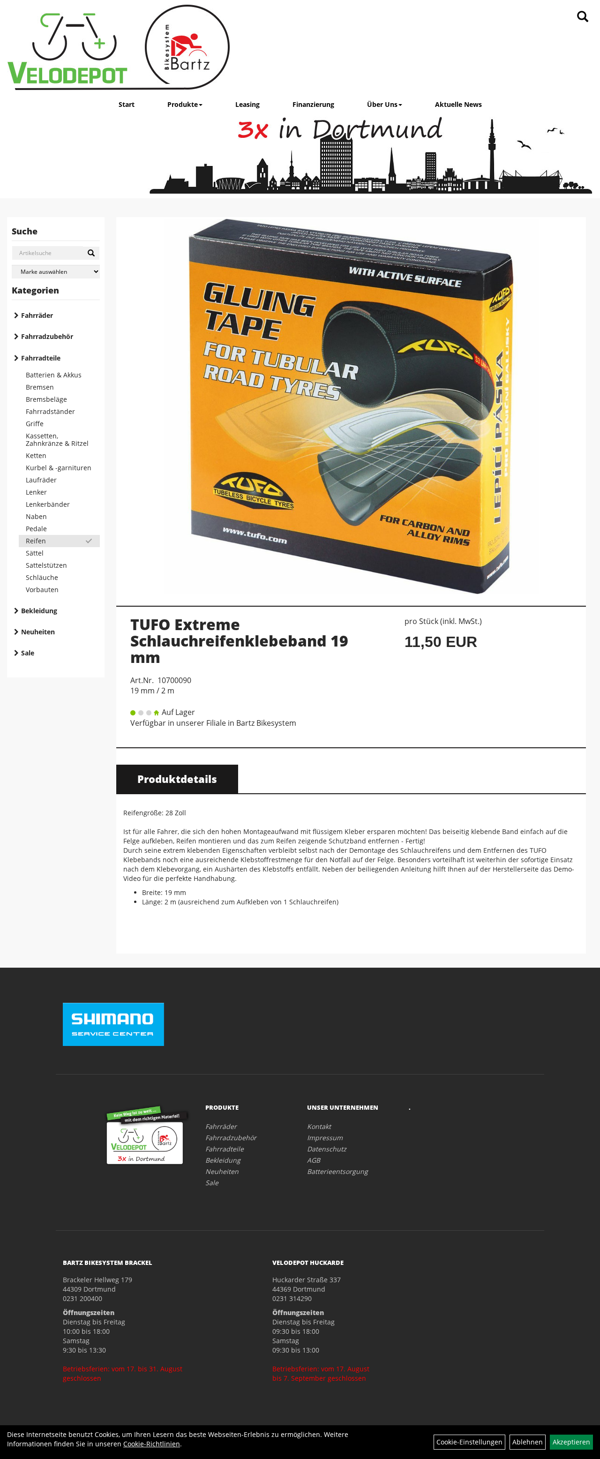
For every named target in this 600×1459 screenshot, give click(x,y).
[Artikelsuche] (582, 17)
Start (127, 104)
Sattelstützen (46, 565)
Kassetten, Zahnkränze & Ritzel (57, 439)
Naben (36, 516)
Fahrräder (37, 315)
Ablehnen (527, 1441)
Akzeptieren (571, 1441)
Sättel (35, 553)
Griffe (35, 423)
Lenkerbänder (48, 504)
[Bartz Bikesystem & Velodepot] (118, 47)
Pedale (36, 528)
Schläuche (42, 577)
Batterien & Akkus (54, 374)
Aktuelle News (458, 104)
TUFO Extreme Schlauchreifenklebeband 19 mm (239, 640)
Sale (27, 652)
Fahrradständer (50, 411)
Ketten (36, 455)
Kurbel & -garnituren (58, 467)
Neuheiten (38, 631)
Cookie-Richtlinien (151, 1443)
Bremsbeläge (46, 399)
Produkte (182, 104)
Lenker (36, 492)
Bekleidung (39, 610)
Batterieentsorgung (337, 1171)
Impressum (325, 1137)
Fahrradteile (40, 357)
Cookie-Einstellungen (469, 1441)
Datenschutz (326, 1148)
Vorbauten (42, 589)
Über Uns (382, 104)
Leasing (247, 104)
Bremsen (40, 387)
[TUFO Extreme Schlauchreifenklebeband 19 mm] (351, 406)
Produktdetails (177, 779)
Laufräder (41, 479)
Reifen (36, 540)
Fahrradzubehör (47, 336)
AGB (313, 1160)
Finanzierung (313, 104)
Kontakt (319, 1126)
